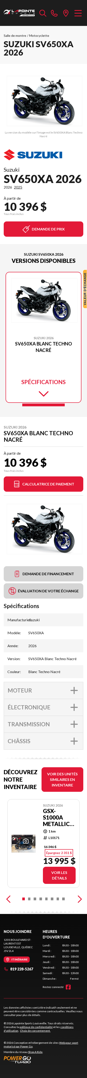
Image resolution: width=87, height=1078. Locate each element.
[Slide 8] (63, 899)
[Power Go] (43, 1059)
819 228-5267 (21, 969)
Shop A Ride (35, 1052)
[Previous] (8, 899)
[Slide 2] (29, 899)
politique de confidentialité (36, 1027)
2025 (18, 187)
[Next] (78, 899)
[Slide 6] (52, 899)
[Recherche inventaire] (43, 13)
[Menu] (78, 13)
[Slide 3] (35, 899)
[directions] (65, 13)
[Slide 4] (40, 899)
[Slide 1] (43, 405)
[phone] (54, 13)
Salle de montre (15, 35)
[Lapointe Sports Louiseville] (19, 13)
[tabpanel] (61, 962)
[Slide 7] (58, 899)
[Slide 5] (46, 899)
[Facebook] (68, 987)
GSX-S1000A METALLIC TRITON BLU (56, 817)
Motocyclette (39, 35)
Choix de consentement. (35, 1030)
